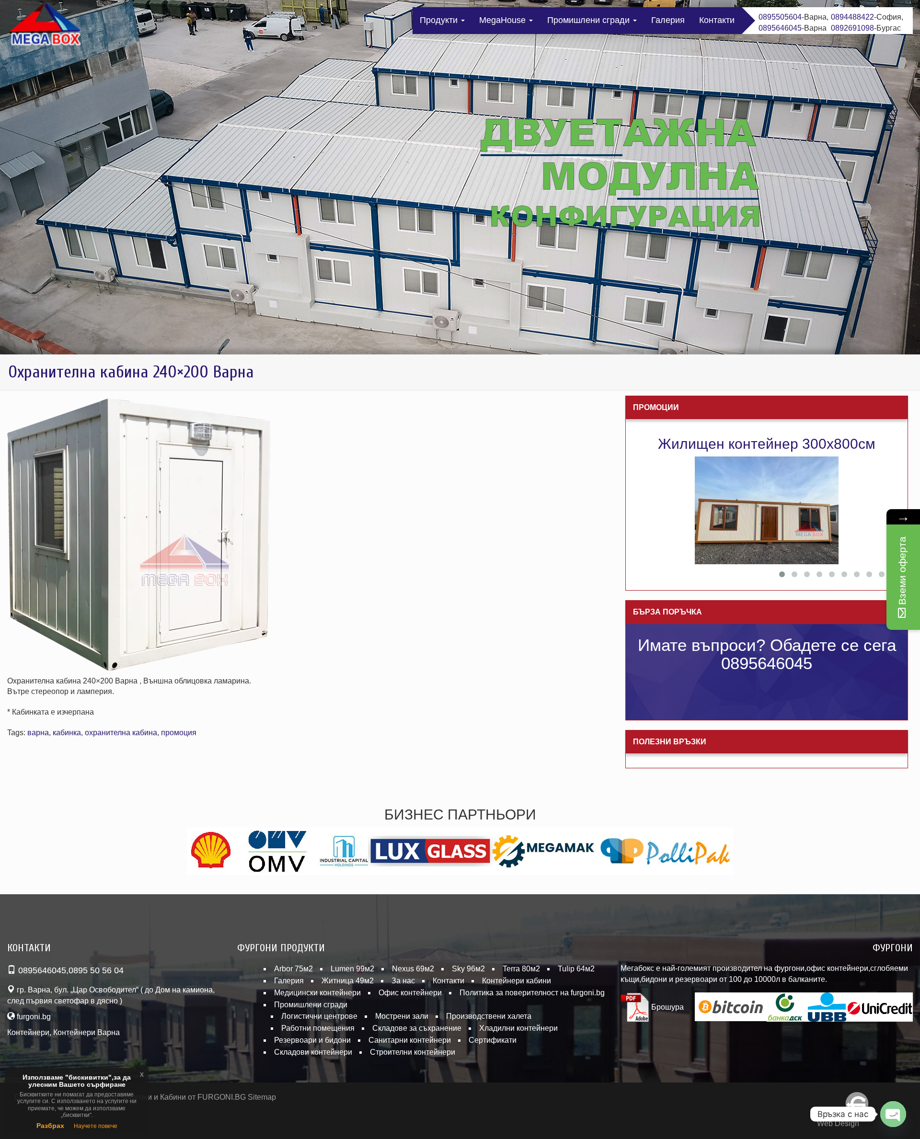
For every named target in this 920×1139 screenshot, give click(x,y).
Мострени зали (401, 1016)
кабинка (67, 733)
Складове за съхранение (416, 1028)
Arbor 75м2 (293, 969)
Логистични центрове (319, 1016)
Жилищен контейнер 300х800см (766, 444)
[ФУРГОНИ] (45, 26)
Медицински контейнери (317, 993)
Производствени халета (488, 1016)
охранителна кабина (121, 733)
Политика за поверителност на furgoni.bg (532, 993)
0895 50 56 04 (96, 970)
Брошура (666, 1007)
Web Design (838, 1123)
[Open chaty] (893, 1114)
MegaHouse (503, 20)
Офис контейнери (410, 993)
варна (38, 733)
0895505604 (780, 17)
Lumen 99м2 (352, 969)
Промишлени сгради (589, 20)
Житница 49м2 (348, 981)
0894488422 (852, 17)
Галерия (668, 20)
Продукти (440, 20)
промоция (178, 733)
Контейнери (28, 1032)
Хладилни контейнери (518, 1028)
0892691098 (852, 28)
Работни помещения (318, 1028)
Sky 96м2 (468, 969)
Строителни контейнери (412, 1052)
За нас (403, 981)
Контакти (717, 20)
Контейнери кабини (516, 981)
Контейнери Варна (86, 1032)
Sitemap (262, 1097)
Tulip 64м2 (576, 969)
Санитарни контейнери (409, 1040)
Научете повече (95, 1126)
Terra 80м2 (521, 969)
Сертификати (493, 1040)
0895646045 (780, 28)
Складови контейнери (313, 1052)
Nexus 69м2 (413, 969)
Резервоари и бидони (312, 1040)
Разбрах (50, 1125)
